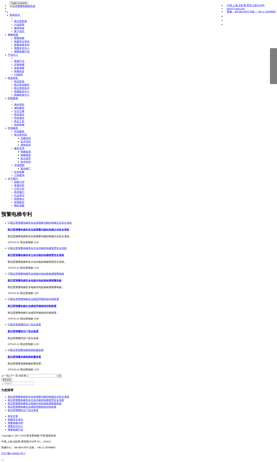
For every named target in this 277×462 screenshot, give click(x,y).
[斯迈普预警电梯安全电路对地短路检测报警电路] (36, 273)
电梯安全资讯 (21, 41)
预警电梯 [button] (13, 34)
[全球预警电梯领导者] (138, 6)
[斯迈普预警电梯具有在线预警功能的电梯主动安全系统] (40, 223)
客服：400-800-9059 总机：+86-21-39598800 (251, 11)
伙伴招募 (19, 172)
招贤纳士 (19, 198)
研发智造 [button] (13, 78)
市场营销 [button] (19, 165)
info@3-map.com (235, 8)
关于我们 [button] (13, 178)
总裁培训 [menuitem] (26, 138)
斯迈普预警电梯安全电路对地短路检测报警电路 (35, 280)
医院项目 (19, 114)
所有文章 (13, 416)
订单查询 (19, 175)
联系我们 (19, 192)
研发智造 (19, 81)
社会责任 (19, 195)
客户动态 (19, 31)
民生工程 (19, 121)
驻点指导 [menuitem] (26, 158)
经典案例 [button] (13, 98)
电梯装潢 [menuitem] (26, 151)
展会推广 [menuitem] (26, 168)
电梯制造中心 (21, 91)
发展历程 (19, 185)
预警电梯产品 (21, 51)
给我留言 (19, 202)
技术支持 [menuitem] (26, 161)
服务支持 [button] (19, 148)
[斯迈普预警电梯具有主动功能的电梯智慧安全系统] (37, 248)
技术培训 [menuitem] (26, 141)
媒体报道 (19, 28)
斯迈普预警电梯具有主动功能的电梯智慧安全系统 (36, 255)
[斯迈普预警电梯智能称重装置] (26, 350)
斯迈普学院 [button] (20, 134)
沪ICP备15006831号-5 (13, 453)
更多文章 (7, 379)
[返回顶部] (273, 80)
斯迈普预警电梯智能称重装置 (24, 356)
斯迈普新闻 (20, 21)
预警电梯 (19, 38)
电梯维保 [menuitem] (26, 155)
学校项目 (19, 118)
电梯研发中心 (21, 95)
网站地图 (19, 205)
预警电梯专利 (21, 44)
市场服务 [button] (13, 128)
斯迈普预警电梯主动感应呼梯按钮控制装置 (32, 306)
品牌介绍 (19, 182)
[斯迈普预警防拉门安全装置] (24, 324)
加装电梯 (19, 68)
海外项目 (19, 104)
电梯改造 (19, 71)
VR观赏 (18, 74)
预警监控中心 (21, 48)
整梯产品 (19, 61)
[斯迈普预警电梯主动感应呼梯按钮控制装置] (33, 299)
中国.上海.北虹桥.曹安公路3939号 (245, 5)
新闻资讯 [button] (15, 15)
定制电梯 (19, 64)
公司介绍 (19, 188)
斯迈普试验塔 (21, 84)
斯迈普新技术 (21, 88)
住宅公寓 (19, 111)
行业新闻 (19, 24)
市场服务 (19, 131)
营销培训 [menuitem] (26, 145)
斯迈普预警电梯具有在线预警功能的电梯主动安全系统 (38, 229)
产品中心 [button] (13, 55)
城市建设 (19, 108)
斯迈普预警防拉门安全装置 (23, 331)
